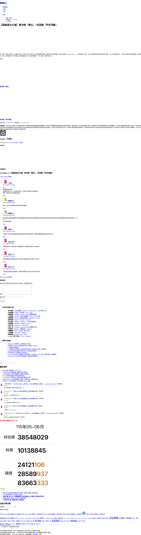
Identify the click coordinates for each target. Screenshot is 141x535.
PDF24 (31, 316)
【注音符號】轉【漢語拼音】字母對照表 (13, 499)
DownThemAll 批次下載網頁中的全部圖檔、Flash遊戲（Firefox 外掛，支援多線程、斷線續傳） (32, 354)
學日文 (133, 518)
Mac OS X (68, 518)
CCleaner (16, 327)
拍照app (14, 521)
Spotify (28, 323)
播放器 (18, 521)
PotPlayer (5, 6)
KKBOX (22, 323)
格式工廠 (26, 330)
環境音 (47, 521)
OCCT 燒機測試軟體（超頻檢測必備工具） (14, 375)
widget (75, 518)
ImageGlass (32, 318)
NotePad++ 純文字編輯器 (21, 316)
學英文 (137, 518)
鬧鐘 (84, 521)
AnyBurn (24, 332)
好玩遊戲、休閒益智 (125, 518)
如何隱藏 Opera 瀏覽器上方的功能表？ (18, 352)
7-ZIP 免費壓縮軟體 (31, 314)
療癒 (50, 521)
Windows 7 (79, 518)
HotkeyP (16, 329)
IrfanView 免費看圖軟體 (20, 318)
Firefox (26, 334)
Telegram (25, 310)
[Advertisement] (44, 38)
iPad (55, 518)
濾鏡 (33, 521)
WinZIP (22, 314)
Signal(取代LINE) (42, 310)
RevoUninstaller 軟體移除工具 (29, 327)
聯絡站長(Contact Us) (10, 523)
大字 (4, 11)
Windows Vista (84, 518)
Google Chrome (28, 518)
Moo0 (16, 330)
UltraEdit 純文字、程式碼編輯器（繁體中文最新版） (16, 374)
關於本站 (2, 523)
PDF (72, 518)
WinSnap (28, 319)
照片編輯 (38, 521)
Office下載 (37, 316)
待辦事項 (5, 521)
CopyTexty (29, 329)
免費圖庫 (99, 518)
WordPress (38, 523)
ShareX (16, 319)
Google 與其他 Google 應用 (49, 518)
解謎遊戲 (73, 521)
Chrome (16, 334)
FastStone (22, 319)
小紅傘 (16, 312)
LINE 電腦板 (17, 310)
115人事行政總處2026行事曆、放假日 (12, 494)
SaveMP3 (28, 336)
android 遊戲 (10, 518)
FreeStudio (17, 325)
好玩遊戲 (114, 518)
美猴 (9, 229)
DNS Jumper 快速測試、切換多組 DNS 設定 (19, 343)
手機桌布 (9, 521)
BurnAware (17, 332)
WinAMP (16, 323)
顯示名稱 (2, 297)
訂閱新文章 (23, 523)
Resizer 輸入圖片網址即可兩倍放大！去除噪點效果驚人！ (23, 350)
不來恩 (9, 21)
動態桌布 (107, 518)
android (3, 518)
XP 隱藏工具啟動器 (13, 347)
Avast (30, 312)
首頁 (4, 14)
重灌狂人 (3, 3)
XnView (38, 318)
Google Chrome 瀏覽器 (37, 518)
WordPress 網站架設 (92, 518)
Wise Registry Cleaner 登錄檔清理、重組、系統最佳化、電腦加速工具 (20, 379)
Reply (4, 195)
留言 (1, 294)
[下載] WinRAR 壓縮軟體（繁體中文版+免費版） (15, 372)
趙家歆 (10, 200)
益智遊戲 (56, 521)
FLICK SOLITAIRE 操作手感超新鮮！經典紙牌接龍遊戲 (22, 356)
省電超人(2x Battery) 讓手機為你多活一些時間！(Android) (23, 345)
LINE (65, 518)
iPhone (60, 518)
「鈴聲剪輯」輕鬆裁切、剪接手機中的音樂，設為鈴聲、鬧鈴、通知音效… (27, 349)
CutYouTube (24, 325)
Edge (21, 334)
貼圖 (81, 521)
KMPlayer (5, 7)
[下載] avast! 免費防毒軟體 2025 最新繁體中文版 (25, 391)
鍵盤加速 (22, 329)
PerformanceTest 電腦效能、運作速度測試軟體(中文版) (17, 377)
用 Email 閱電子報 (31, 523)
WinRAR (16, 314)
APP (16, 518)
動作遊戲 (103, 518)
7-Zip (4, 8)
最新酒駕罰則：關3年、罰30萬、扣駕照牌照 (14, 498)
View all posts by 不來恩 (17, 142)
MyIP (4, 10)
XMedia (21, 330)
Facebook (22, 518)
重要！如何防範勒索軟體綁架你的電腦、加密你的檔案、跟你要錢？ (20, 492)
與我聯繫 (35, 534)
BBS (19, 518)
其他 (10, 18)
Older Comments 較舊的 (6, 176)
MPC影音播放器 (31, 321)
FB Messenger (32, 310)
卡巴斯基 (21, 312)
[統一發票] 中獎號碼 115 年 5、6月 (12, 370)
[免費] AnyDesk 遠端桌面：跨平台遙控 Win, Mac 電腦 (16, 381)
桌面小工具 (29, 521)
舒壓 (65, 521)
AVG (27, 312)
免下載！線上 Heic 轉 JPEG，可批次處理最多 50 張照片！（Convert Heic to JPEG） (35, 383)
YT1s (23, 336)
